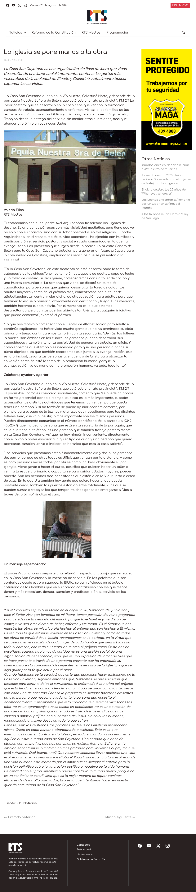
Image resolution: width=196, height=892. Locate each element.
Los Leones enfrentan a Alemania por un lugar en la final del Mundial (165, 203)
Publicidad (84, 849)
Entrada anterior (19, 817)
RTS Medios (91, 32)
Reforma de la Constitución (54, 32)
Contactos (83, 845)
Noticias (15, 32)
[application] (24, 32)
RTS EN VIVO (180, 5)
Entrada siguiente (119, 817)
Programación (118, 32)
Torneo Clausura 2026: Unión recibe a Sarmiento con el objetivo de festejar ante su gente (166, 179)
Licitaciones (85, 854)
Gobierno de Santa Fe (91, 859)
